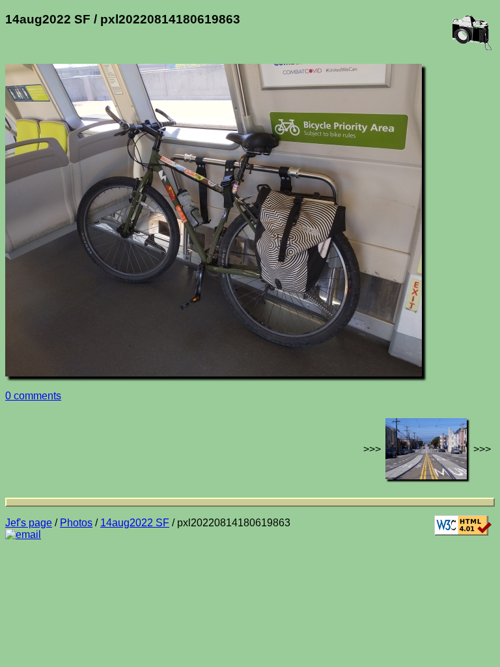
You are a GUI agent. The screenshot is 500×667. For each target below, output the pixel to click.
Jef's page (28, 522)
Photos (76, 522)
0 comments (33, 395)
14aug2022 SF (134, 522)
